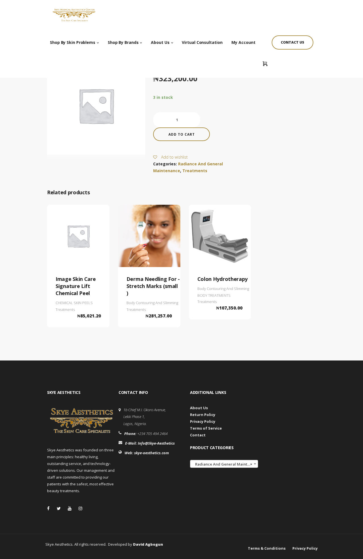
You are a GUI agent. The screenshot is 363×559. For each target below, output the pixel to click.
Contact (198, 435)
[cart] (265, 64)
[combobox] (224, 464)
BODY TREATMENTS (214, 295)
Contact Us (292, 42)
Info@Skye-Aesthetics (156, 443)
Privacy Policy (202, 421)
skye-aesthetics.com (151, 452)
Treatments (194, 170)
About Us (160, 42)
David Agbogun (148, 544)
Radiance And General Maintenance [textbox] (225, 464)
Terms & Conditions (267, 548)
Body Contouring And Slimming (152, 302)
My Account (243, 42)
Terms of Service (206, 428)
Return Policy (202, 414)
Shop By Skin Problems (72, 42)
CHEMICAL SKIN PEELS (74, 302)
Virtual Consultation (202, 42)
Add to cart (181, 134)
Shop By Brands (123, 42)
